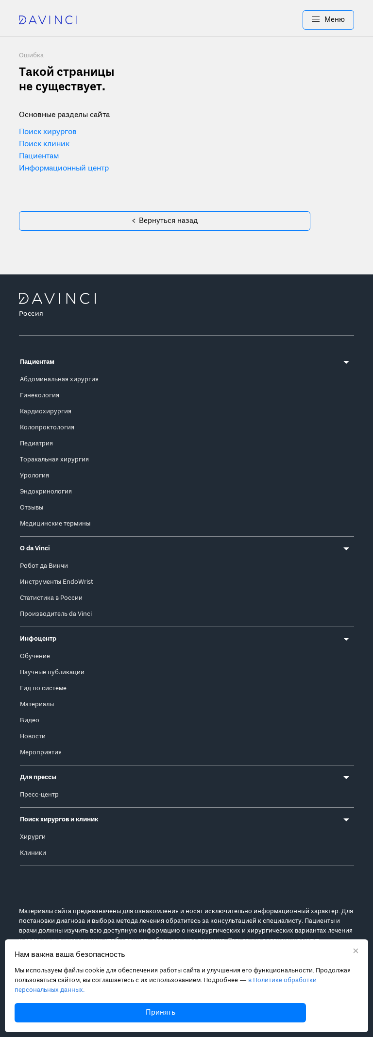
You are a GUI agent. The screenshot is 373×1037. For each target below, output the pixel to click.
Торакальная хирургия (54, 460)
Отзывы (31, 508)
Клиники (33, 853)
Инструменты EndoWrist (56, 582)
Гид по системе (43, 688)
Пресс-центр (39, 795)
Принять (160, 1013)
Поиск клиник (44, 144)
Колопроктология (47, 428)
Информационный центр (64, 168)
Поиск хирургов (48, 132)
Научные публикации (52, 672)
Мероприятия (41, 752)
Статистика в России (51, 598)
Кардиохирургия (45, 412)
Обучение (35, 656)
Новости (33, 736)
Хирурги (33, 837)
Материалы (37, 704)
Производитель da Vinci (56, 614)
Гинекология (39, 395)
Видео (29, 720)
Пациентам (39, 156)
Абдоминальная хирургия (59, 379)
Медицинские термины (55, 524)
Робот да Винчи (44, 566)
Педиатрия (36, 444)
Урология (34, 476)
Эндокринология (46, 492)
